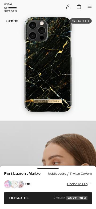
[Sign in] (68, 6)
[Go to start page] (10, 7)
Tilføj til (47, 198)
